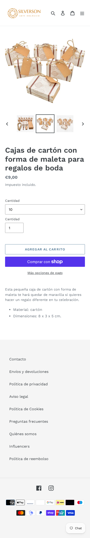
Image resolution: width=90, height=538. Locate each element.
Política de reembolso (28, 459)
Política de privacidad (28, 384)
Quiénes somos (22, 434)
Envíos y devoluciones (28, 371)
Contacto (17, 359)
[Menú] (82, 13)
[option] (25, 123)
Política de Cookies (26, 409)
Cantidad (12, 200)
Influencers (19, 446)
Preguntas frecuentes (28, 421)
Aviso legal (18, 396)
